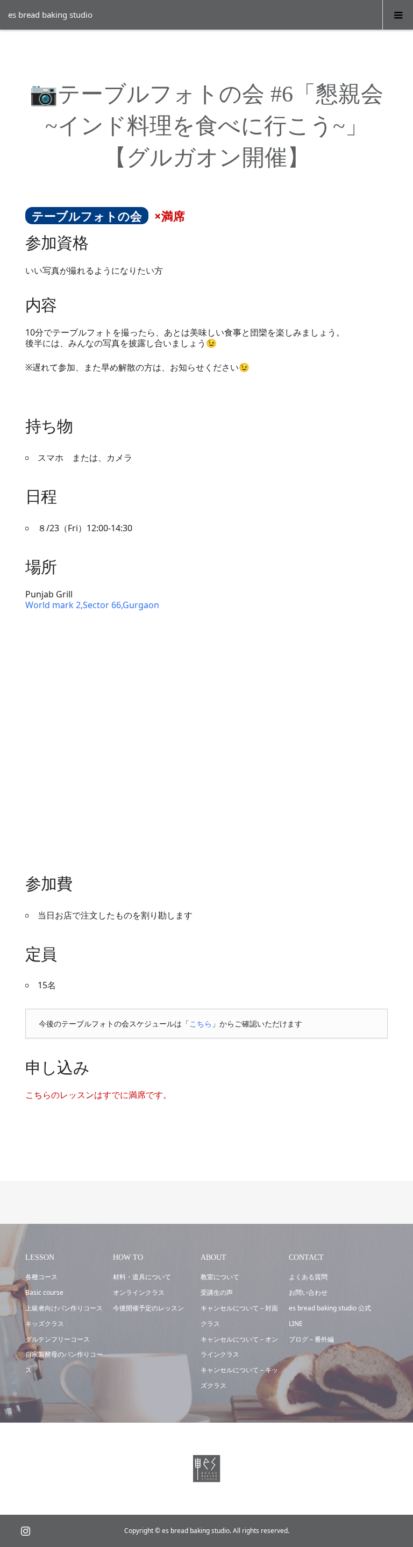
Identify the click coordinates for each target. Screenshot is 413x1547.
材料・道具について (142, 1276)
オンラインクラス (139, 1292)
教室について (220, 1276)
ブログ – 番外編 (311, 1339)
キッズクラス (44, 1323)
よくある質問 (308, 1276)
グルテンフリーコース (57, 1339)
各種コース (41, 1276)
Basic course (44, 1292)
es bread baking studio (50, 14)
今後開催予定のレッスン (148, 1308)
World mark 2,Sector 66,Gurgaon (92, 605)
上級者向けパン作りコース (64, 1308)
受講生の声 (217, 1292)
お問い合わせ (308, 1292)
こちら (200, 1023)
